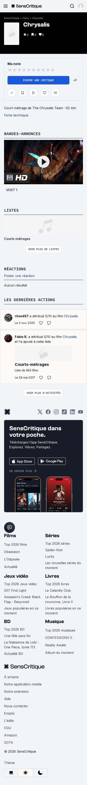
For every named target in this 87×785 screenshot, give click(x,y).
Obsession (12, 552)
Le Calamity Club (58, 590)
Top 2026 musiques (60, 630)
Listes (11, 210)
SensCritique (11, 18)
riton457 (22, 316)
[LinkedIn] (72, 413)
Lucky (49, 556)
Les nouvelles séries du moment (63, 565)
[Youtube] (80, 413)
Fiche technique (16, 115)
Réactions (15, 268)
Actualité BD (13, 654)
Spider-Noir (54, 550)
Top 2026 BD (14, 629)
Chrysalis (37, 18)
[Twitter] (40, 413)
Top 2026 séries (57, 543)
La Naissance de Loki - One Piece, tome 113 (21, 644)
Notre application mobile (23, 684)
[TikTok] (64, 413)
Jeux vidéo (16, 576)
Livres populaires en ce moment (63, 610)
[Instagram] (56, 413)
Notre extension (16, 691)
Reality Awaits (55, 645)
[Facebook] (48, 413)
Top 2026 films (15, 544)
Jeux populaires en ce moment (21, 610)
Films (26, 18)
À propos (11, 677)
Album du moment (59, 653)
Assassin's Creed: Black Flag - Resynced (22, 599)
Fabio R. (21, 337)
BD (7, 621)
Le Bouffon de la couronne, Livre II (59, 599)
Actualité (10, 567)
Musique (54, 621)
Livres (52, 576)
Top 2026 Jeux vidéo (20, 584)
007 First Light (15, 590)
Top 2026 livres (57, 584)
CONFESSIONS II (58, 638)
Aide (7, 699)
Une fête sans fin (17, 636)
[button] (81, 6)
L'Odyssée (12, 559)
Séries (52, 535)
